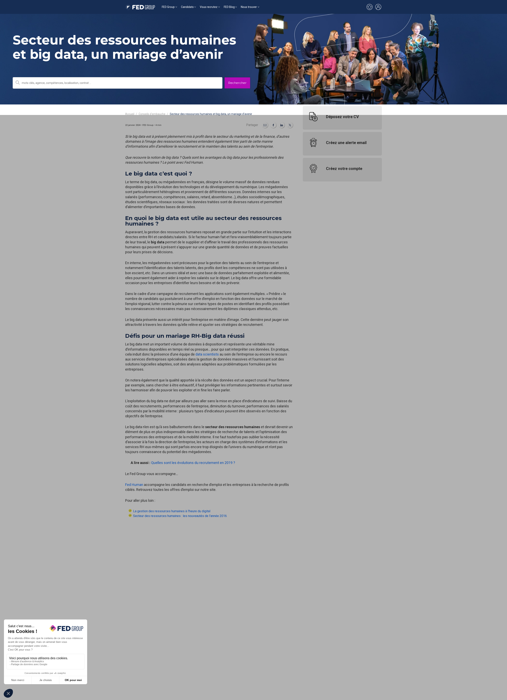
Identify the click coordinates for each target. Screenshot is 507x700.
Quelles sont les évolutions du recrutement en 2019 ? (193, 463)
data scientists (207, 354)
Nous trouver (249, 7)
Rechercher (237, 83)
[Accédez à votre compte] (378, 6)
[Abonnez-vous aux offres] (369, 6)
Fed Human (134, 485)
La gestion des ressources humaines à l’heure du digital (171, 511)
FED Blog (229, 7)
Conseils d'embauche (152, 114)
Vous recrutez (208, 7)
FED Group (168, 7)
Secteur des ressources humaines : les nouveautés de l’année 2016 (180, 516)
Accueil (129, 114)
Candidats (187, 7)
